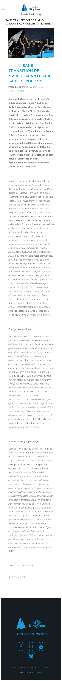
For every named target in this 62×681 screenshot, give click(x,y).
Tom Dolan (38, 87)
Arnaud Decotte (35, 672)
